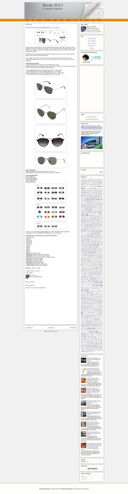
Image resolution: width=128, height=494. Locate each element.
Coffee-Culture (84, 211)
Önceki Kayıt (72, 327)
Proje (82, 303)
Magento (86, 270)
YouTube (99, 349)
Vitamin (83, 342)
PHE (92, 297)
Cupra (95, 214)
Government (84, 240)
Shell (83, 315)
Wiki (33, 20)
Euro (100, 229)
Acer (86, 179)
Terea (86, 327)
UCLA (86, 340)
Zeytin (100, 350)
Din (90, 219)
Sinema (99, 315)
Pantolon (88, 288)
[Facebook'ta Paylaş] (30, 273)
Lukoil (90, 269)
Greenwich (99, 240)
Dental (92, 218)
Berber (93, 195)
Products (98, 302)
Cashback (87, 207)
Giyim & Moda (48, 20)
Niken (86, 282)
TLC (83, 332)
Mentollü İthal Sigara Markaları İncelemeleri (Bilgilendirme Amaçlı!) (94, 413)
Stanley (82, 320)
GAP (94, 235)
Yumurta (82, 350)
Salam (94, 311)
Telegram (83, 325)
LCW (95, 266)
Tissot (97, 330)
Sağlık (55, 20)
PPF (82, 302)
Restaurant (83, 308)
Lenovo (99, 266)
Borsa (90, 200)
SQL (95, 319)
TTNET (84, 337)
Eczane (87, 223)
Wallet (91, 344)
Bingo (82, 198)
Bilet (96, 196)
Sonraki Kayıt (29, 327)
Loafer (99, 268)
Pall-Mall (99, 287)
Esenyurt (92, 228)
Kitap (92, 261)
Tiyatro (101, 330)
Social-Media (83, 318)
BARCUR (99, 192)
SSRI (100, 319)
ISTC (97, 252)
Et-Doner (96, 229)
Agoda (97, 179)
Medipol (82, 274)
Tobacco (75, 20)
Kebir (82, 260)
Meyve (84, 275)
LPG (82, 269)
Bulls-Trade (99, 202)
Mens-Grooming (94, 274)
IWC (100, 252)
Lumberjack (95, 269)
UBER (82, 340)
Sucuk (100, 320)
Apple (82, 186)
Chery (96, 208)
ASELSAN (99, 188)
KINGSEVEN (83, 261)
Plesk (95, 299)
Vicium (96, 341)
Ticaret (83, 330)
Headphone (88, 244)
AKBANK (84, 180)
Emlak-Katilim (89, 225)
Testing (61, 20)
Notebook (96, 282)
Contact (99, 20)
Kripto (83, 264)
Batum (85, 193)
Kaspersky (92, 259)
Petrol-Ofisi (99, 295)
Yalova (99, 347)
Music (82, 279)
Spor (91, 319)
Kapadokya (92, 257)
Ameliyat (94, 183)
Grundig (85, 241)
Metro (101, 274)
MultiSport (99, 278)
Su (96, 320)
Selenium (92, 314)
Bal (97, 191)
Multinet (92, 278)
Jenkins (93, 255)
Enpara (92, 227)
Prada (86, 302)
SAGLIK (100, 309)
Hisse (100, 245)
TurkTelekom (84, 338)
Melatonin (87, 274)
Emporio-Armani (97, 225)
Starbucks (87, 320)
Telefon (99, 324)
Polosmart (87, 300)
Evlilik (82, 230)
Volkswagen (95, 342)
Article (91, 188)
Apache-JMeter (92, 184)
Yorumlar (85, 478)
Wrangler (100, 346)
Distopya (99, 219)
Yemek (88, 349)
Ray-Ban (33, 270)
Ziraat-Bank (83, 351)
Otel (101, 284)
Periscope (89, 295)
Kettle (96, 260)
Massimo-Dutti (87, 273)
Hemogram (89, 245)
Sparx (83, 319)
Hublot (97, 248)
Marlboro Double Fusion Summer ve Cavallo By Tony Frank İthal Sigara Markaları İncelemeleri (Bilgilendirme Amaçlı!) (93, 391)
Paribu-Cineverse (92, 290)
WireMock (83, 346)
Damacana (96, 215)
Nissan (90, 282)
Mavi (93, 273)
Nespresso (83, 281)
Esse (89, 229)
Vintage (100, 341)
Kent (87, 260)
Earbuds (99, 221)
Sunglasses (37, 270)
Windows (89, 345)
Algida (100, 180)
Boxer (95, 200)
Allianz (89, 181)
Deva (97, 218)
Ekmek (82, 224)
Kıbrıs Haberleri (91, 45)
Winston (99, 345)
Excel (95, 230)
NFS (82, 282)
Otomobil (68, 20)
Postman (92, 300)
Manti (101, 270)
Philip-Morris (98, 297)
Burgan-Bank (89, 203)
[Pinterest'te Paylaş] (32, 273)
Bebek (96, 193)
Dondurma (99, 220)
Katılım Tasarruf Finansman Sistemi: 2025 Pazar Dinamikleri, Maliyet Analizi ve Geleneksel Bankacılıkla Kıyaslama (91, 127)
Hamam (87, 20)
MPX (87, 278)
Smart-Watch (88, 316)
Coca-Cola (95, 209)
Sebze (88, 314)
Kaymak (96, 259)
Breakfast (87, 202)
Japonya (100, 254)
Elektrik (94, 224)
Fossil (83, 235)
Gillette (82, 238)
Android (100, 183)
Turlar (90, 338)
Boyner (99, 200)
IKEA (93, 249)
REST (99, 307)
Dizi (82, 220)
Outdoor (82, 287)
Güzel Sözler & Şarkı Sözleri (91, 119)
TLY (86, 332)
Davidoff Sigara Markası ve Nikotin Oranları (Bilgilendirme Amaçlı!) (94, 359)
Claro (82, 209)
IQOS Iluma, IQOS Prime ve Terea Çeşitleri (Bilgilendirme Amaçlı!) (93, 433)
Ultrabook (94, 340)
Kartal (82, 259)
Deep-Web (95, 216)
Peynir (82, 297)
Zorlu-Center (90, 351)
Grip (82, 241)
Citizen (100, 208)
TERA (82, 327)
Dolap (90, 220)
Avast (96, 190)
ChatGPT (88, 208)
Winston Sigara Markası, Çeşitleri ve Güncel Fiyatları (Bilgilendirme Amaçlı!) (93, 379)
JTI (86, 256)
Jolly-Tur (82, 256)
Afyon (93, 179)
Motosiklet (83, 278)
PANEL (82, 288)
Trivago (94, 336)
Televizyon (89, 325)
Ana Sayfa (51, 327)
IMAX (97, 249)
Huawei (92, 248)
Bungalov (82, 203)
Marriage (99, 271)
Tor (86, 333)
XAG (83, 347)
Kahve (90, 256)
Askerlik (82, 190)
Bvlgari (97, 204)
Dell (83, 218)
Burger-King (97, 203)
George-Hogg (89, 236)
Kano (88, 257)
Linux (93, 268)
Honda (93, 247)
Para (81, 20)
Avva (82, 191)
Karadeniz (98, 257)
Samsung (99, 311)
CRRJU (90, 214)
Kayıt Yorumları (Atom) (53, 331)
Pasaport (84, 291)
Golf (96, 239)
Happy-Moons (91, 243)
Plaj (91, 299)
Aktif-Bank (90, 180)
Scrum (100, 312)
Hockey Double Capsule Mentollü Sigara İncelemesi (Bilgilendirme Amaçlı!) (93, 423)
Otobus (88, 285)
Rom (100, 308)
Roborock (92, 308)
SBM (90, 312)
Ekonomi (87, 224)
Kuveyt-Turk (98, 265)
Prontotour (95, 303)
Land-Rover (83, 266)
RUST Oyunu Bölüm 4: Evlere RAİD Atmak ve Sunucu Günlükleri (94, 402)
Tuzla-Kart (99, 338)
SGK (101, 314)
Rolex (97, 308)
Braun (82, 202)
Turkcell (92, 337)
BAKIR (94, 191)
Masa (82, 273)
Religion (100, 305)
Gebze (84, 236)
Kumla (91, 264)
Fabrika (100, 230)
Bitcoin (96, 198)
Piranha (87, 299)
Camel (96, 205)
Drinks (82, 221)
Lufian (86, 269)
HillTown (95, 245)
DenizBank (88, 218)
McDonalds (98, 273)
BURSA (92, 204)
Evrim (92, 230)
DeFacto (100, 216)
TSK (101, 336)
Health (94, 244)
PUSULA (93, 304)
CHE (92, 208)
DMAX (85, 220)
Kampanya (99, 256)
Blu (81, 200)
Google (99, 239)
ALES (95, 180)
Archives (99, 186)
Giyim (95, 238)
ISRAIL (86, 252)
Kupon (100, 264)
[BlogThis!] (27, 273)
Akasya (101, 179)
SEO (97, 314)
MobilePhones (85, 277)
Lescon (82, 268)
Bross (93, 202)
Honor (82, 248)
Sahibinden (84, 311)
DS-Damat (88, 221)
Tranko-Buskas (98, 334)
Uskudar (88, 341)
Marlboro (93, 271)
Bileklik (92, 196)
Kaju (95, 256)
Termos (100, 327)
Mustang (88, 279)
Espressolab (83, 229)
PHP (93, 298)
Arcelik (92, 186)
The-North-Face (99, 328)
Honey (100, 247)
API (100, 184)
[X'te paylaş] (29, 273)
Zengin (95, 350)
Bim (100, 196)
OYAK (87, 287)
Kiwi (95, 261)
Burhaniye (83, 204)
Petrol (94, 295)
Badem (90, 191)
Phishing (88, 298)
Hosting (91, 48)
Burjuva (88, 204)
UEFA (90, 340)
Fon (89, 233)
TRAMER (91, 334)
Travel (93, 20)
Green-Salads (92, 240)
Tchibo (96, 323)
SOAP (100, 316)
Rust (91, 309)
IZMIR (82, 254)
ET (92, 229)
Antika (85, 184)
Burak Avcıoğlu (92, 26)
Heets (83, 245)
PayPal (95, 291)
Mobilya (94, 277)
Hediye (100, 244)
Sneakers (95, 316)
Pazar (82, 293)
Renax (94, 307)
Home (87, 247)
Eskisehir (98, 228)
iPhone (86, 254)
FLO (86, 233)
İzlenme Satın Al (91, 43)
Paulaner (90, 291)
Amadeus (88, 183)
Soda (89, 318)
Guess (94, 241)
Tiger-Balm (92, 330)
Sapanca (85, 312)
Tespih (83, 328)
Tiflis (88, 330)
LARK (88, 266)
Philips (82, 298)
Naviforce (99, 279)
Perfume (83, 295)
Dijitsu (87, 219)
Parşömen (39, 20)
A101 (82, 179)
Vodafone (89, 342)
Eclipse (82, 223)
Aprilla (87, 186)
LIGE (87, 268)
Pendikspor (83, 294)
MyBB (93, 279)
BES (97, 195)
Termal (95, 327)
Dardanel (100, 215)
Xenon (87, 347)
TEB (82, 324)
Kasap (86, 259)
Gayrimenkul (99, 235)
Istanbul (91, 252)
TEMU (95, 325)
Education (93, 223)
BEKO (89, 195)
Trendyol (89, 336)
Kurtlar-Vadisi (85, 265)
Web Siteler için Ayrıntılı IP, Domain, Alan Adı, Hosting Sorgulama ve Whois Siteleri (93, 369)
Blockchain (89, 199)
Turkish (98, 337)
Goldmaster (91, 239)
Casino (92, 207)
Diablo (101, 218)
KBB (100, 259)
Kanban (84, 257)
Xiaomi (93, 347)
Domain (94, 220)
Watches (97, 344)
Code (100, 209)
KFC (100, 260)
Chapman (82, 208)
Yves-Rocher (88, 350)
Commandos (90, 212)
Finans (82, 233)
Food (94, 233)
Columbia (93, 211)
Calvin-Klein (90, 205)
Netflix (89, 281)
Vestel (93, 341)
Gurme (99, 241)
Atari (87, 190)
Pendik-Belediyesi (97, 293)
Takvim (83, 323)
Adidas (89, 179)
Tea (100, 323)
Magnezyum (92, 270)
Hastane (98, 243)
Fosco (101, 233)
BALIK (101, 191)
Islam (82, 252)
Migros (91, 275)
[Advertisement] (91, 88)
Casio (97, 207)
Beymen (83, 196)
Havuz (82, 244)
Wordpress (88, 346)
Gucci (90, 241)
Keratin (91, 260)
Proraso (100, 303)
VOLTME (100, 342)
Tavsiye (92, 323)
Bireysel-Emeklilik (89, 198)
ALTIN (94, 181)
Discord (94, 219)
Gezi (100, 236)
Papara (94, 288)
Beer (101, 194)
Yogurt (93, 349)
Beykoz (101, 195)
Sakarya (90, 311)
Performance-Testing (94, 294)
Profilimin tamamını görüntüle (94, 31)
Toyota (87, 334)
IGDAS (89, 249)
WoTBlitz (94, 346)
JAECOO (91, 254)
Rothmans (83, 309)
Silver (92, 315)
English (87, 227)
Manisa (97, 270)
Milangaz (98, 275)
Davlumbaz (84, 216)
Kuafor (87, 264)
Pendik (88, 293)
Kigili (88, 261)
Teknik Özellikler (91, 38)
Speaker (87, 319)
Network (97, 281)
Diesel (83, 219)
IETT (86, 249)
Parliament (100, 290)
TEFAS (86, 324)
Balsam (90, 192)
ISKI (100, 251)
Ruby (87, 309)
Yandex (82, 349)
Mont (99, 277)
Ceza (100, 207)
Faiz (89, 232)
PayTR (99, 291)
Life (90, 268)
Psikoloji (84, 304)
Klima (99, 261)
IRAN (96, 251)
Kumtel (95, 264)
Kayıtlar (85, 476)
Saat (95, 309)
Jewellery (99, 255)
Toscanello (95, 333)
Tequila (100, 325)
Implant (101, 249)
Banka (94, 192)
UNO (98, 340)
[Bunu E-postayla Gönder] (26, 273)
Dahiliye (90, 215)
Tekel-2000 (93, 324)
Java (83, 255)
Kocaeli (82, 262)
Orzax (97, 284)
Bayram (91, 193)
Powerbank (98, 300)
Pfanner (87, 297)
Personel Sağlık (91, 41)
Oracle (90, 284)
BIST (88, 196)
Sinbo (96, 315)
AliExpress (83, 181)
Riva (88, 308)
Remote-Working (86, 307)
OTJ (83, 285)
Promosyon (87, 303)
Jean (88, 255)
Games (88, 235)
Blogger (97, 199)
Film (99, 232)
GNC (82, 239)
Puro (89, 304)
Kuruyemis (91, 265)
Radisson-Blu (84, 305)
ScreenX (95, 312)
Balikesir (84, 192)
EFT (100, 223)
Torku (90, 333)
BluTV (85, 200)
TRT (98, 336)
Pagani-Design (93, 287)
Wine (95, 345)
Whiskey (83, 345)
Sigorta (87, 315)
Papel (100, 288)
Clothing (87, 209)
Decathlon (89, 216)
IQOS (91, 251)
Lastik (91, 266)
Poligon (82, 300)
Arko (86, 188)
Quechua (99, 304)
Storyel (92, 320)
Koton (101, 262)
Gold (86, 239)
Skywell (82, 316)
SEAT (85, 314)
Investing (84, 251)
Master (27, 20)
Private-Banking (92, 302)
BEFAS (85, 195)
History (82, 247)
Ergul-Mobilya (85, 228)
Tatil (88, 323)
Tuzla (94, 338)
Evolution (87, 230)
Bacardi (86, 191)
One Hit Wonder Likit (92, 116)
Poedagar (99, 299)
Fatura (94, 232)
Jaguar (96, 254)
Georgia (95, 236)
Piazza (96, 298)
